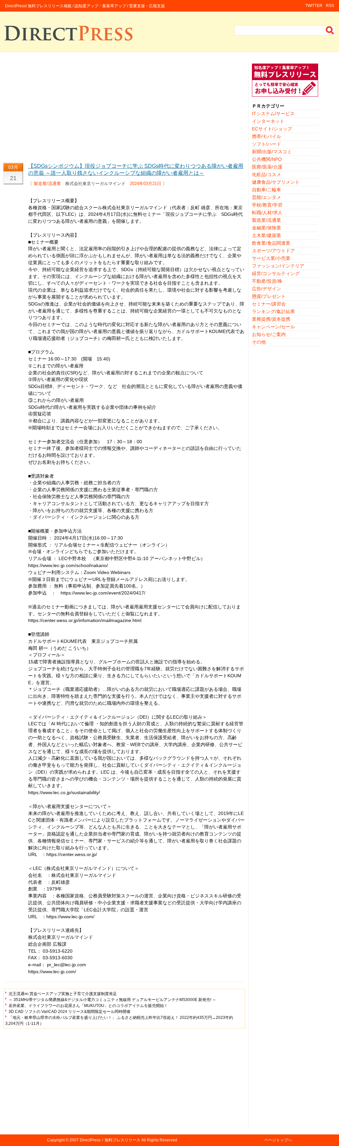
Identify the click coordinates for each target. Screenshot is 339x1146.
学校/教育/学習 (267, 205)
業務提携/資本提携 (271, 319)
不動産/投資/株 (267, 281)
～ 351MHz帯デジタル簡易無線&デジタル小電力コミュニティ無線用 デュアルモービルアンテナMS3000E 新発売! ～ (112, 999)
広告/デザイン (266, 288)
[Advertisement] (124, 110)
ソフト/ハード (266, 144)
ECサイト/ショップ (272, 128)
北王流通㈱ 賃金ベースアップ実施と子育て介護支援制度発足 (63, 993)
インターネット (268, 121)
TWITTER (313, 5)
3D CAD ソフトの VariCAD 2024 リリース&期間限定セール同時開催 (69, 1011)
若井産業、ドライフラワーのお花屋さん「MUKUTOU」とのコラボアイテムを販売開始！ (88, 1005)
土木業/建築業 (266, 235)
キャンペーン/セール (273, 326)
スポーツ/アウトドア (273, 250)
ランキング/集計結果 (273, 311)
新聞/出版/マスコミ (272, 151)
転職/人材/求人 (267, 212)
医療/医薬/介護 (267, 166)
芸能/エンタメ (266, 197)
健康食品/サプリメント (276, 182)
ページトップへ (278, 1140)
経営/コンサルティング (276, 273)
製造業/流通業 (47, 183)
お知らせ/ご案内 (269, 334)
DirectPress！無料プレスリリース (110, 1140)
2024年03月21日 (145, 183)
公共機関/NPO (267, 159)
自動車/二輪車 (266, 189)
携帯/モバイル (266, 136)
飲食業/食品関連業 (271, 243)
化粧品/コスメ (266, 174)
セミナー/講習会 (269, 304)
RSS (330, 5)
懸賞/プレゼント (269, 296)
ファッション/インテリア (278, 265)
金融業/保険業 (266, 227)
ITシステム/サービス (273, 113)
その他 (259, 342)
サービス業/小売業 (271, 258)
